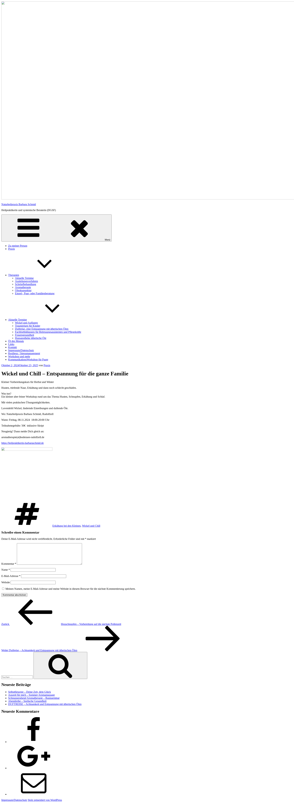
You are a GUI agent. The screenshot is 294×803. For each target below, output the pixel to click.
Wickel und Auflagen (26, 322)
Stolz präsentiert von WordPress (45, 800)
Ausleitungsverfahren (26, 281)
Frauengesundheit (24, 335)
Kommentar (8, 563)
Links (11, 344)
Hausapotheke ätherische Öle (30, 338)
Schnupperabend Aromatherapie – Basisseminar (34, 698)
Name (5, 569)
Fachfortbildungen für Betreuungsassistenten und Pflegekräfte (48, 331)
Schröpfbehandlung (25, 284)
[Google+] (33, 768)
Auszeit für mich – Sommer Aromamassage (31, 694)
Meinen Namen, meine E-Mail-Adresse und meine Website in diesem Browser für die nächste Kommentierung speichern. (70, 588)
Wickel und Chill (91, 525)
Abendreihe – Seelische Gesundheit (27, 701)
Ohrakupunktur (23, 290)
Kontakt (12, 347)
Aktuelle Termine (24, 278)
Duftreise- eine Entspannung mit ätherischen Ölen (41, 328)
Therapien (13, 275)
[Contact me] (33, 794)
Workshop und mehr (19, 356)
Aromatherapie (23, 287)
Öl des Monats (16, 341)
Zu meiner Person (17, 245)
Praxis (11, 248)
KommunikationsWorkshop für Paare (28, 359)
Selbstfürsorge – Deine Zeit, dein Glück (29, 691)
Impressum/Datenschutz (21, 350)
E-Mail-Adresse (10, 576)
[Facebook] (33, 741)
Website (5, 582)
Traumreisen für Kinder (27, 325)
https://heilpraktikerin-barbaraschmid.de (22, 443)
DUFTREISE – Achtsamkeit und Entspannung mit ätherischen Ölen (44, 704)
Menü (107, 239)
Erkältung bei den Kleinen (66, 525)
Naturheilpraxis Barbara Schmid (18, 204)
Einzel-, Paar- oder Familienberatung (34, 293)
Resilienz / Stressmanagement (24, 353)
